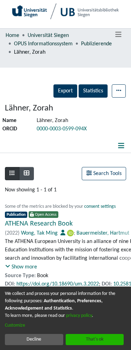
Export (65, 91)
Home (12, 35)
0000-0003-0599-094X (62, 129)
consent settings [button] (100, 206)
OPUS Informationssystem (43, 44)
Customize (15, 325)
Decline (34, 339)
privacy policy (79, 315)
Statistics (93, 91)
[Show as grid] (26, 173)
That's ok (94, 339)
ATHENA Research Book (39, 223)
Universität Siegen (48, 35)
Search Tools (107, 173)
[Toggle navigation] (118, 34)
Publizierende (96, 44)
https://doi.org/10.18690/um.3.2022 (57, 284)
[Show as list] (12, 173)
